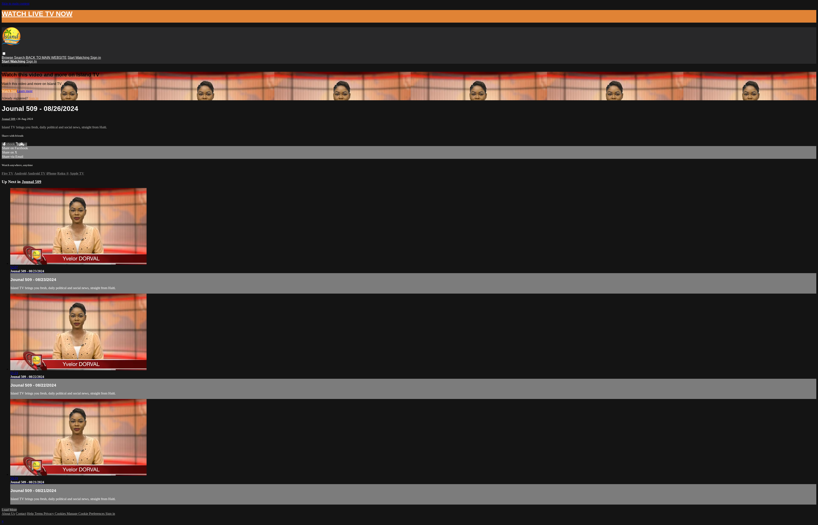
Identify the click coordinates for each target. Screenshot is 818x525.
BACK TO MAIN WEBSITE (46, 57)
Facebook (9, 144)
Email (23, 144)
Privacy (49, 513)
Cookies (61, 513)
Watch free (9, 91)
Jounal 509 (9, 118)
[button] (4, 53)
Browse (8, 57)
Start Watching (79, 57)
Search (20, 57)
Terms (39, 513)
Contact (21, 513)
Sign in (95, 57)
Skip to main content (15, 3)
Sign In (31, 61)
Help (31, 513)
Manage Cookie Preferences (86, 513)
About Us (8, 513)
